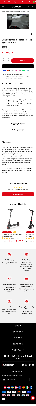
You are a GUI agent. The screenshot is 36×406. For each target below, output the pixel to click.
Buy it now (18, 66)
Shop (18, 326)
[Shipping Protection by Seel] (26, 301)
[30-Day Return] (26, 254)
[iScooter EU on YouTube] (33, 365)
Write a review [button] (18, 194)
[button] (6, 238)
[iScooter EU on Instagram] (26, 365)
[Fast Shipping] (9, 254)
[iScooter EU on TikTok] (30, 365)
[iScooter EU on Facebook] (23, 365)
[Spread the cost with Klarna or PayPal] (26, 279)
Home (3, 11)
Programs (18, 350)
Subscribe (18, 372)
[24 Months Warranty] (9, 279)
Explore (18, 344)
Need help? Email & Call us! (18, 357)
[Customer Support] (9, 301)
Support (18, 332)
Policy (18, 338)
